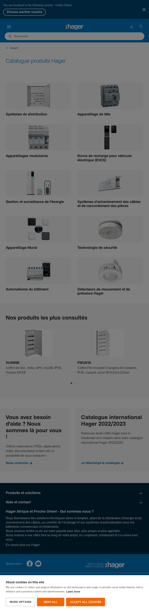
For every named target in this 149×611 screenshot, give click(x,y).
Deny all (51, 602)
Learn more (73, 591)
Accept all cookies (85, 602)
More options (20, 602)
